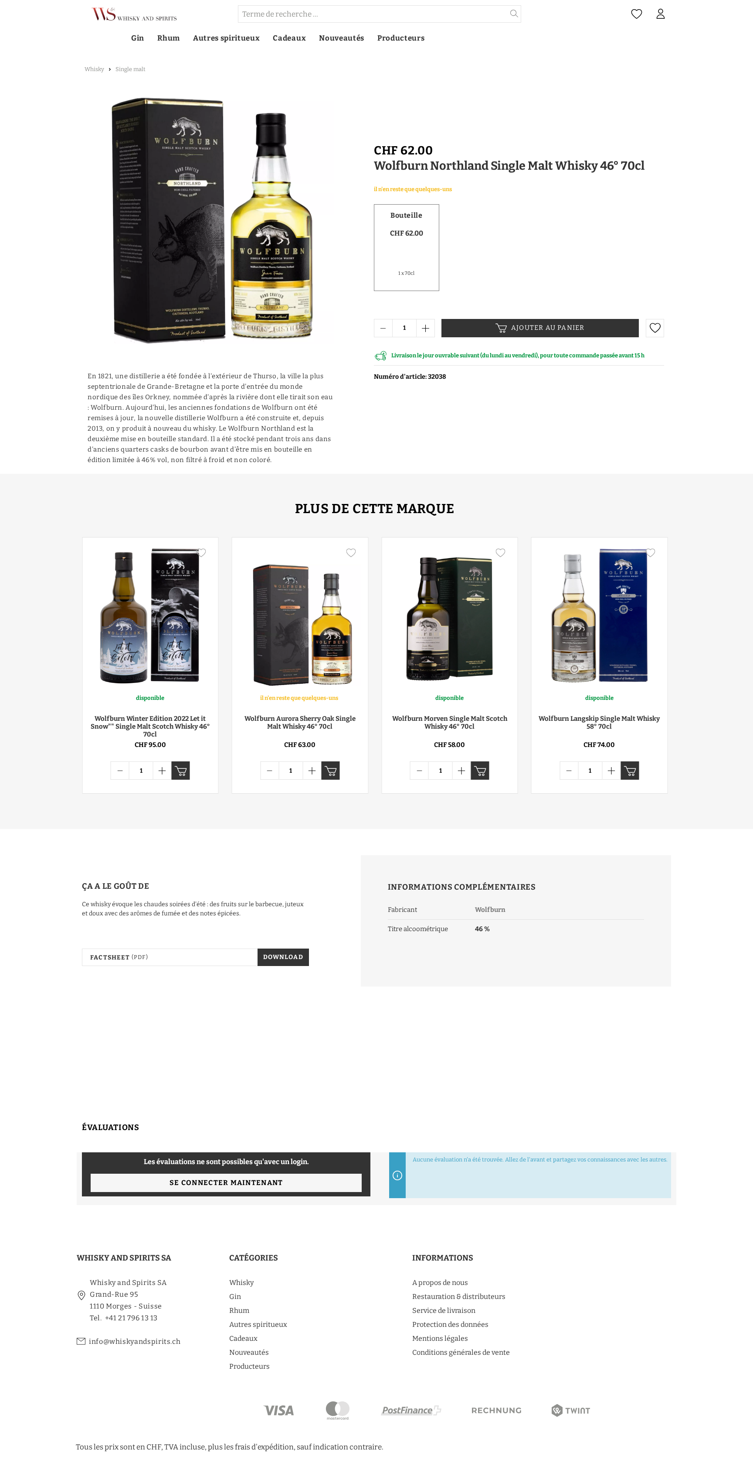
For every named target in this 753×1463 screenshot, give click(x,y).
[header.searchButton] (514, 14)
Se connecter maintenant (226, 1183)
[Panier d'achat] (677, 14)
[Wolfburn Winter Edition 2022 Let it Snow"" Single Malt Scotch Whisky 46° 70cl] (150, 615)
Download (283, 957)
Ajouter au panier (547, 328)
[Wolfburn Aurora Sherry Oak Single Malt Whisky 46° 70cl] (300, 615)
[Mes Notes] (636, 14)
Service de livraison (443, 1310)
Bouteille (406, 215)
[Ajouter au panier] (181, 770)
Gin (235, 1296)
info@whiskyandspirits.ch (134, 1341)
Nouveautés (249, 1352)
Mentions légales (440, 1338)
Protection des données (450, 1324)
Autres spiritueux (258, 1324)
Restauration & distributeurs (458, 1296)
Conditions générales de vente (461, 1352)
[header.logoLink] (157, 14)
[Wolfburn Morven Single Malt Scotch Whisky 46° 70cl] (450, 615)
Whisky (241, 1282)
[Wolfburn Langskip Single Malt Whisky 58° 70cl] (600, 615)
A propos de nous (440, 1282)
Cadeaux (243, 1338)
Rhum (239, 1310)
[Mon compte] (660, 14)
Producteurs (249, 1366)
